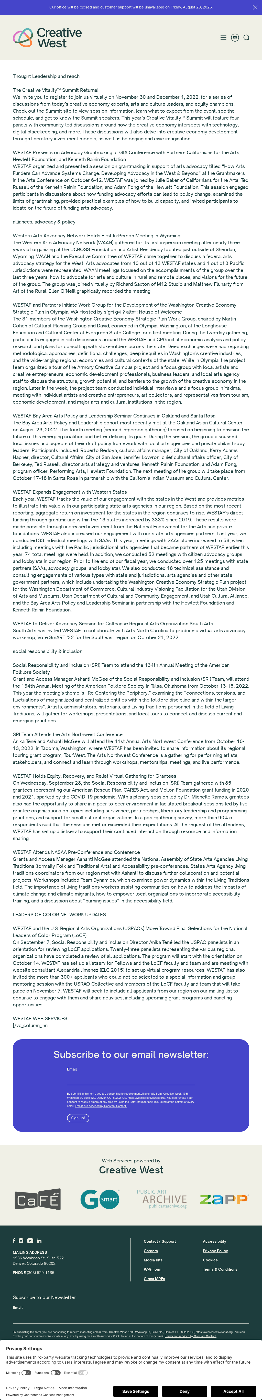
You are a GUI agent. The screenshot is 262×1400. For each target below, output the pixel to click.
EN (235, 37)
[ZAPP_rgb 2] (224, 1199)
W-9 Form (152, 1269)
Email (72, 1069)
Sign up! (78, 1118)
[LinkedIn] (39, 1240)
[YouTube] (30, 1240)
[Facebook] (14, 1240)
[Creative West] (47, 37)
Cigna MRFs (154, 1279)
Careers (151, 1251)
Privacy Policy (215, 1251)
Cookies (210, 1260)
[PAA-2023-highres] (162, 1199)
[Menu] (223, 37)
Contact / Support (160, 1241)
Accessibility (214, 1241)
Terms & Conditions (220, 1269)
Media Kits (153, 1260)
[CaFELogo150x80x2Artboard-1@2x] (37, 1199)
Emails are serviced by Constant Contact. (101, 1106)
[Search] (246, 38)
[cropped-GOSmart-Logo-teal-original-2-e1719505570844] (100, 1199)
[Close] (255, 7)
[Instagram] (21, 1240)
